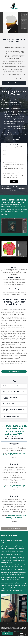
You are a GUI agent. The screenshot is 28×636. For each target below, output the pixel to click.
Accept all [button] (7, 633)
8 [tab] (20, 259)
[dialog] (14, 629)
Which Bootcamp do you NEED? (10, 162)
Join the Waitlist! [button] (14, 371)
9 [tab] (22, 259)
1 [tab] (5, 259)
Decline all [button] (20, 633)
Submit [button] (14, 181)
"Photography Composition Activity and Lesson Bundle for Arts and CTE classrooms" (15, 517)
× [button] (26, 623)
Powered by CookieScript (22, 635)
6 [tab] (16, 259)
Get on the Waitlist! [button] (14, 83)
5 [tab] (14, 259)
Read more (19, 631)
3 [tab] (9, 259)
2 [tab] (7, 259)
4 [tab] (12, 259)
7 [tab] (18, 259)
